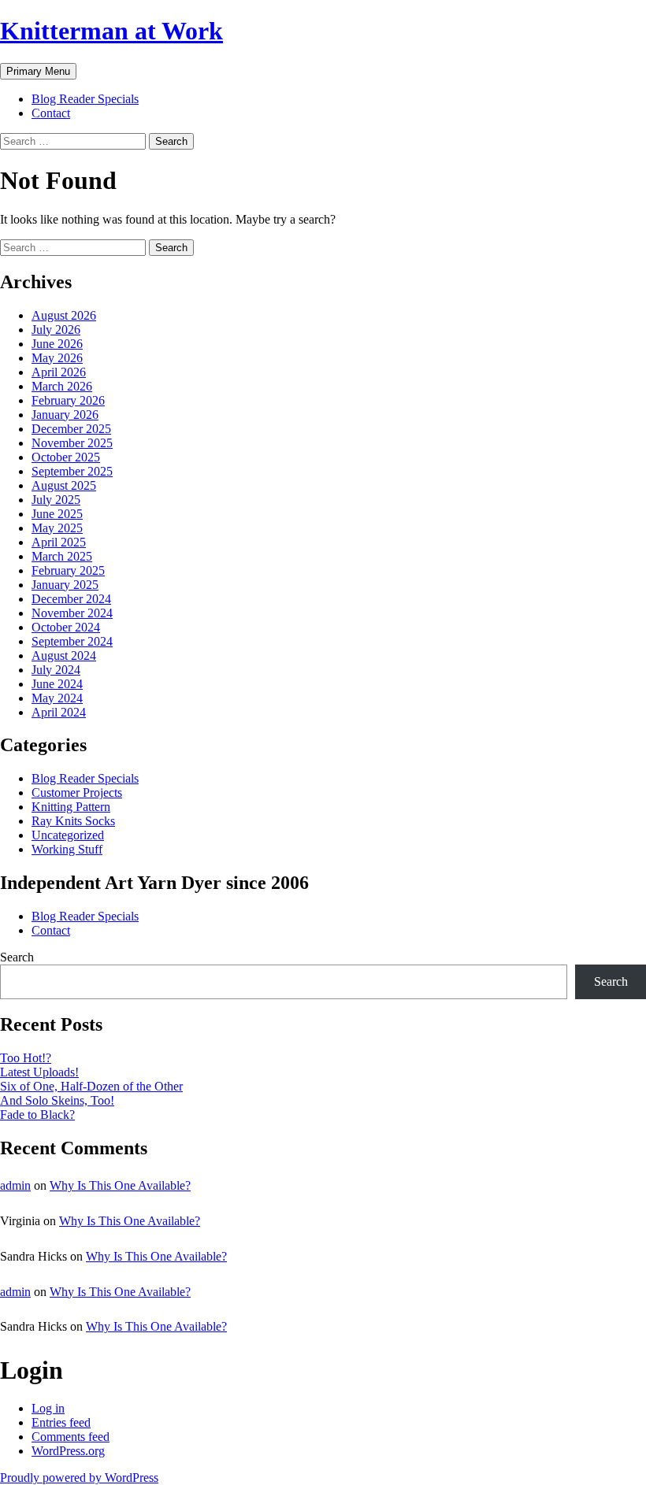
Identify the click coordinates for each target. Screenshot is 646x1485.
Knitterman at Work (111, 31)
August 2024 (64, 655)
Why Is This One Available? (120, 1185)
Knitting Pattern (71, 806)
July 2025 (56, 499)
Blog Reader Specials (85, 99)
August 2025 (64, 485)
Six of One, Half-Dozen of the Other (91, 1086)
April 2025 (59, 542)
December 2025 (71, 428)
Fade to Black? (37, 1114)
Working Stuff (67, 849)
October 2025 (66, 457)
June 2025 (57, 513)
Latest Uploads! (39, 1072)
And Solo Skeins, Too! (57, 1100)
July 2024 (56, 669)
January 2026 (65, 414)
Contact (51, 113)
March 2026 (62, 386)
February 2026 (68, 400)
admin (15, 1185)
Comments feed (71, 1436)
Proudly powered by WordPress (79, 1477)
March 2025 (62, 556)
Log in (48, 1408)
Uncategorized (68, 835)
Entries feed (61, 1422)
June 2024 (57, 684)
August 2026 (64, 315)
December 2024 (71, 598)
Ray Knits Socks (73, 821)
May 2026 (57, 358)
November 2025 (72, 443)
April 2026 (59, 372)
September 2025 (72, 471)
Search (17, 957)
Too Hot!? (25, 1058)
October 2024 (66, 627)
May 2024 (57, 698)
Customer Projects (77, 792)
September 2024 (72, 641)
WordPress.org (68, 1450)
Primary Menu (38, 71)
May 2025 (57, 528)
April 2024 (59, 712)
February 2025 (68, 570)
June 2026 (57, 343)
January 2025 (65, 584)
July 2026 (56, 329)
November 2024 (72, 613)
